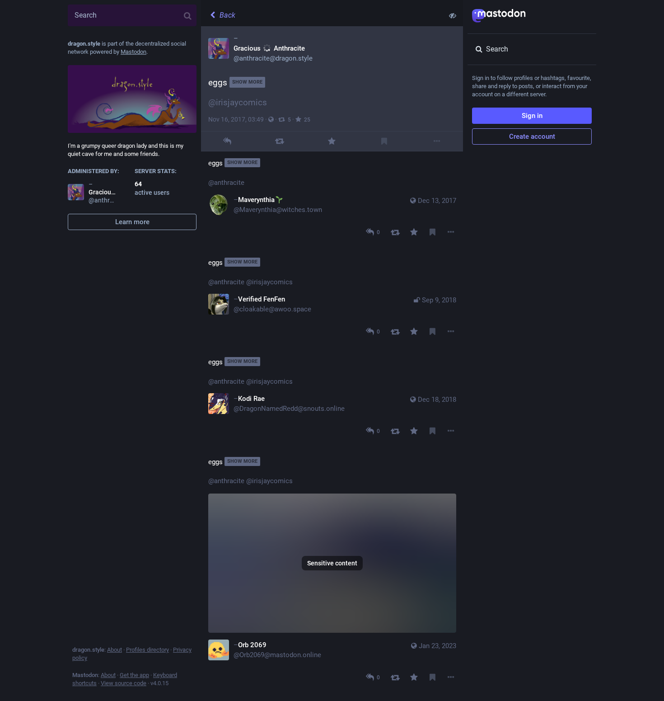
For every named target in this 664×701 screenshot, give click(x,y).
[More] (436, 141)
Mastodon (133, 51)
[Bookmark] (384, 141)
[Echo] (279, 141)
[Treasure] (332, 141)
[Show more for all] (452, 15)
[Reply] (227, 141)
